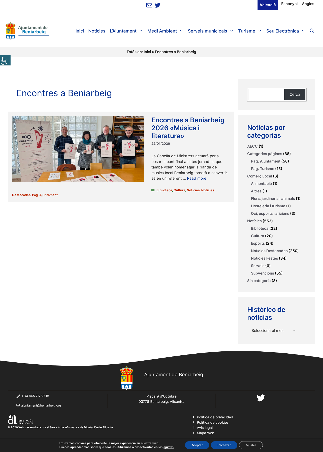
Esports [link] (258, 243)
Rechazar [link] (224, 445)
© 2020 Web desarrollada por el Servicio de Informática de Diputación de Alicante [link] (60, 427)
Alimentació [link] (261, 183)
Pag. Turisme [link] (262, 168)
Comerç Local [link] (259, 176)
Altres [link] (256, 191)
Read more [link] (196, 178)
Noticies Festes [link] (264, 258)
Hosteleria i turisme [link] (268, 206)
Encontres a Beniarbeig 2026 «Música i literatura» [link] (188, 128)
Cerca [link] (295, 94)
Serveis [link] (257, 266)
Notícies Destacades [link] (269, 251)
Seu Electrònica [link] (282, 31)
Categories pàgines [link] (264, 154)
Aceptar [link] (197, 445)
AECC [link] (252, 146)
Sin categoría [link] (259, 280)
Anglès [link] (308, 4)
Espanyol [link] (289, 4)
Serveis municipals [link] (207, 31)
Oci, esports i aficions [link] (270, 213)
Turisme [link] (246, 31)
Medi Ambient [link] (162, 31)
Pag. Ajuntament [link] (45, 195)
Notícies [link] (96, 31)
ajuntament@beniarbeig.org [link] (41, 405)
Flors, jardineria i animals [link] (273, 198)
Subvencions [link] (262, 273)
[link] (5, 60)
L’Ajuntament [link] (123, 31)
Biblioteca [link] (164, 190)
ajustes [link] (168, 447)
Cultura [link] (179, 190)
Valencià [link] (268, 5)
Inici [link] (80, 31)
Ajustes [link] (251, 445)
